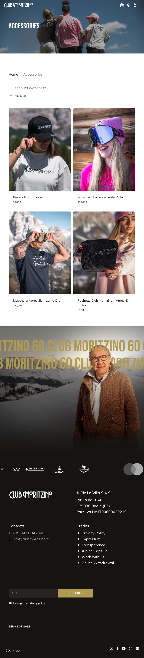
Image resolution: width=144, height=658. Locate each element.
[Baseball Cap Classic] (40, 149)
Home (13, 74)
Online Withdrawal (98, 562)
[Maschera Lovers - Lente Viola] (104, 149)
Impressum (91, 539)
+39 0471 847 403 (29, 533)
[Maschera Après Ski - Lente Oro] (40, 253)
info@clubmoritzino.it (30, 539)
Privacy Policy (93, 533)
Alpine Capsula (95, 551)
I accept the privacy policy (28, 603)
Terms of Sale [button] (19, 626)
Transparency (93, 545)
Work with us (93, 557)
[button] (142, 5)
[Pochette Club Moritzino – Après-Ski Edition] (104, 253)
